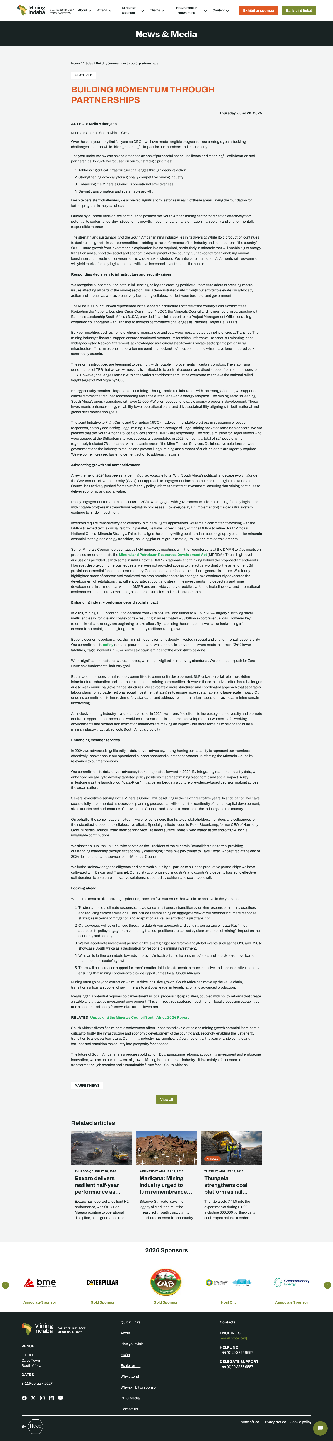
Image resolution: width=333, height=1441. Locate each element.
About (125, 1333)
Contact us (129, 1409)
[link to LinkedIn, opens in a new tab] (51, 1398)
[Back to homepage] (67, 1328)
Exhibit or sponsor (259, 10)
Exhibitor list (130, 1365)
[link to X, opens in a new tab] (33, 1398)
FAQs (125, 1354)
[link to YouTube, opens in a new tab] (60, 1398)
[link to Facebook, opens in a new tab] (24, 1398)
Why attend (130, 1376)
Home (75, 63)
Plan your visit (132, 1344)
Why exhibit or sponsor (139, 1387)
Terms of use (249, 1421)
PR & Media (130, 1398)
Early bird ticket (299, 10)
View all (166, 1099)
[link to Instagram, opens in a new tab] (42, 1398)
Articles (87, 63)
